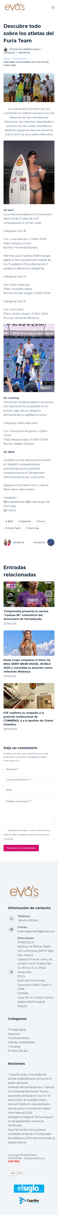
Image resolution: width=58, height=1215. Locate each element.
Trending (14, 1046)
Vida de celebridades (21, 1042)
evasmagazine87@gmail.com (36, 931)
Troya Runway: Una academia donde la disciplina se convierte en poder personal (30, 1079)
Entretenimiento (19, 1038)
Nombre (12, 769)
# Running (32, 528)
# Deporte (25, 521)
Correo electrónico (18, 779)
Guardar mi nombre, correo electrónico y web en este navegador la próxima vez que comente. (27, 834)
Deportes (24, 53)
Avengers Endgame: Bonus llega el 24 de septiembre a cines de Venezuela (30, 1121)
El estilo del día (18, 1050)
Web (9, 789)
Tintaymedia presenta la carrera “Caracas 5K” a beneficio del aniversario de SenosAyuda (26, 615)
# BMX (9, 521)
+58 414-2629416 (27, 920)
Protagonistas (17, 1029)
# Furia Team (13, 528)
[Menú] (53, 7)
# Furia (40, 521)
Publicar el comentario (21, 848)
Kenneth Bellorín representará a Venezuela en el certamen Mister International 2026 (29, 1108)
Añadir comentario (18, 801)
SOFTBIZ (13, 1161)
